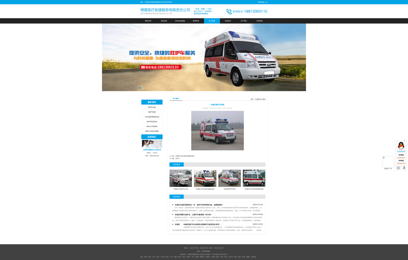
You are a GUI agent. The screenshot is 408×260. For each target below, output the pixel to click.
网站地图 (261, 2)
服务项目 (164, 21)
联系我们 (260, 21)
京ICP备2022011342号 (219, 254)
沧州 (221, 257)
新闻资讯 (196, 21)
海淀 (183, 257)
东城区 (207, 257)
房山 (167, 257)
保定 (239, 257)
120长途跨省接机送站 (152, 117)
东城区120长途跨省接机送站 (184, 156)
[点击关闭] (404, 140)
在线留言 (228, 21)
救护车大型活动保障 (152, 131)
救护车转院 (152, 112)
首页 (251, 99)
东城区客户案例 (260, 99)
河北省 (213, 257)
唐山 (225, 257)
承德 (243, 257)
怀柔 (145, 257)
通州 (175, 257)
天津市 (230, 257)
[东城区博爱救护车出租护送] (176, 11)
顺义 (179, 257)
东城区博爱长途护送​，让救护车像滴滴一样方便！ (193, 214)
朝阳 (197, 257)
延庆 (141, 257)
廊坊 (235, 257)
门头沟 (162, 257)
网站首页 (148, 21)
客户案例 (212, 21)
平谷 (153, 257)
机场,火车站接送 (152, 126)
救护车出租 (152, 107)
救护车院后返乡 (152, 121)
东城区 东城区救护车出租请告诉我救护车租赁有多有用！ (198, 224)
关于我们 (244, 21)
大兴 (171, 257)
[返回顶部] (404, 167)
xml (266, 2)
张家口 (248, 257)
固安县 (254, 257)
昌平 (157, 257)
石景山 (188, 257)
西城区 (202, 257)
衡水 (217, 257)
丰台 (193, 257)
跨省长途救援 (180, 21)
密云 (149, 257)
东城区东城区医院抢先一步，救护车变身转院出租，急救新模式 (198, 205)
